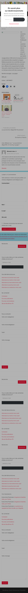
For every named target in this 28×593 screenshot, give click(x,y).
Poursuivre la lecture (14, 23)
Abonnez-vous (19, 19)
